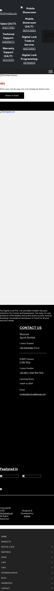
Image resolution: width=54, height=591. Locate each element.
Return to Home (12, 95)
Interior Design (9, 573)
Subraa (27, 516)
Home (4, 537)
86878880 (29, 48)
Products (6, 542)
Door (3, 557)
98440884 (29, 30)
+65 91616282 (26, 348)
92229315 (8, 59)
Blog (3, 578)
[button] (1, 528)
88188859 (29, 62)
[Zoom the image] (27, 112)
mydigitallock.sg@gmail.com (33, 394)
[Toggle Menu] (50, 72)
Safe (3, 568)
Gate (3, 562)
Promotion (6, 583)
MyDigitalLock (6, 513)
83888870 (8, 41)
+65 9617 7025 (27, 373)
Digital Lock (7, 547)
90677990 (8, 27)
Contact (5, 588)
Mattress (6, 552)
